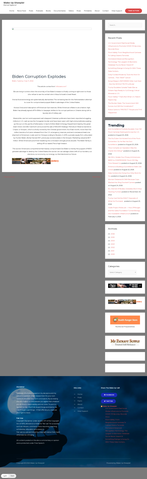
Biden (14, 81)
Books (48, 11)
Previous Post (8, 177)
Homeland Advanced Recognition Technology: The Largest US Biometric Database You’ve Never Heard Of (122, 62)
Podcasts (39, 11)
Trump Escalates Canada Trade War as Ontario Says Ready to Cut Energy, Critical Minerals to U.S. (123, 90)
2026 (113, 234)
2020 (113, 254)
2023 (113, 244)
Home (11, 11)
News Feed (21, 11)
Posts (31, 11)
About (97, 11)
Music (79, 11)
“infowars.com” (61, 86)
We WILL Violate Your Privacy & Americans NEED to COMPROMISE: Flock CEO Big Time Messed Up (124, 160)
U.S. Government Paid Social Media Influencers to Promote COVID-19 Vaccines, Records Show (124, 46)
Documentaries (60, 11)
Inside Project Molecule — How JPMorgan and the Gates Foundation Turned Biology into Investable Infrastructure (124, 211)
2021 (112, 251)
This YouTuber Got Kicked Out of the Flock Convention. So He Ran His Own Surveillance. (124, 141)
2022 (113, 247)
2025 (113, 237)
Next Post (97, 177)
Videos (71, 11)
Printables (88, 11)
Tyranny (20, 81)
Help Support (117, 11)
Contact (105, 11)
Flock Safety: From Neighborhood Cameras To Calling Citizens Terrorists (115, 422)
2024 (113, 241)
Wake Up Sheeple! (14, 3)
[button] (133, 11)
